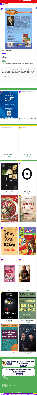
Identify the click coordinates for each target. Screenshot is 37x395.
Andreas (28, 119)
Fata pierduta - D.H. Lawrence (9, 191)
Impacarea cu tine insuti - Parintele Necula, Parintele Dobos (27, 352)
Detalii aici (34, 394)
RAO (27, 289)
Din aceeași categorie (18, 88)
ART (9, 192)
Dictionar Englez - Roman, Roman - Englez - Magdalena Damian (27, 320)
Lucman (27, 321)
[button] (34, 90)
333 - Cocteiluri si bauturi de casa (9, 154)
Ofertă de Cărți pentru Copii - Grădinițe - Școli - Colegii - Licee (18, 0)
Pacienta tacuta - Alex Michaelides (27, 223)
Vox (9, 353)
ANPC (11, 389)
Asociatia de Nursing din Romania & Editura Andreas (9, 119)
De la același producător (18, 124)
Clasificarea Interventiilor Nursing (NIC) (9, 118)
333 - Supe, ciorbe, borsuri (9, 223)
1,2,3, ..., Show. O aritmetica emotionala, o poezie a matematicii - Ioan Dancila (27, 118)
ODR (13, 389)
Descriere (3, 66)
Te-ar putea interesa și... (18, 160)
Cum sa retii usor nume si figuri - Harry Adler (9, 352)
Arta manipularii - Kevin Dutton (9, 320)
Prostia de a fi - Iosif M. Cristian (27, 191)
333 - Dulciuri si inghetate (27, 154)
